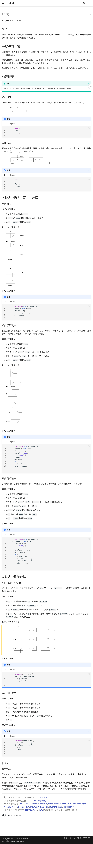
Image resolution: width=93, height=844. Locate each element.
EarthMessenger (78, 804)
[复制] (89, 128)
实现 (8, 119)
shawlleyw (34, 807)
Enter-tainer (53, 804)
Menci (14, 807)
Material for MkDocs (17, 841)
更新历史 (43, 797)
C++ (5, 124)
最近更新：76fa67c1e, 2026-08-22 (78, 838)
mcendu (7, 807)
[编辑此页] (89, 14)
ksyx (69, 804)
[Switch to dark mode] (83, 2)
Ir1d (22, 804)
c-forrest (43, 804)
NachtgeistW (23, 807)
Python (12, 124)
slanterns (44, 807)
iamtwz (63, 804)
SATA (41, 810)
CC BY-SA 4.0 (30, 810)
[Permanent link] (10, 29)
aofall (27, 804)
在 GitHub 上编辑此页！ (38, 801)
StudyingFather (55, 807)
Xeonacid (35, 804)
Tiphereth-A (68, 807)
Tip (8, 83)
